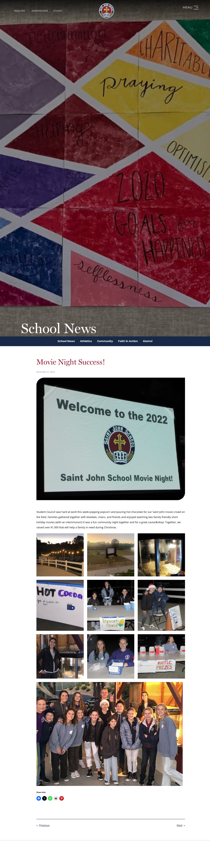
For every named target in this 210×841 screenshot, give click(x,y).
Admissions (40, 11)
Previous (44, 825)
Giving (57, 11)
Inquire (19, 11)
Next (179, 825)
